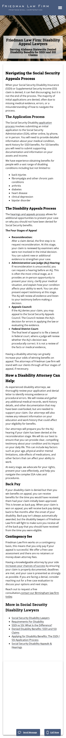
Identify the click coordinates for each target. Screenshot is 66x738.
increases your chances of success (25, 566)
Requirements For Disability (28, 621)
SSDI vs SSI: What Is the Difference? (32, 625)
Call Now (54, 732)
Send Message (30, 732)
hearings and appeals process (27, 214)
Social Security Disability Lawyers (31, 618)
